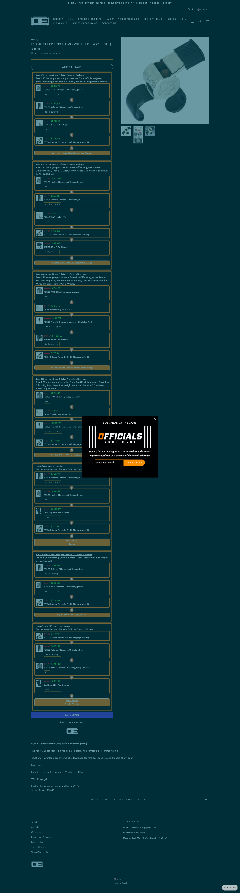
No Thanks (120, 469)
